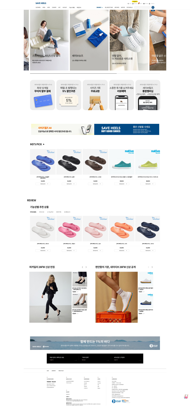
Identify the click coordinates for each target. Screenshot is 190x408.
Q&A (98, 386)
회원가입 (135, 3)
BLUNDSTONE (109, 7)
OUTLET (65, 7)
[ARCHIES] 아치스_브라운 (95, 177)
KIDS (48, 7)
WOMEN (38, 7)
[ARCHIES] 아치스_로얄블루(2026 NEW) (43, 177)
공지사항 (99, 383)
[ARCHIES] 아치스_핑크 (43, 243)
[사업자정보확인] (125, 389)
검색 (153, 7)
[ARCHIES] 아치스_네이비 (95, 243)
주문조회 (146, 3)
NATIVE (123, 7)
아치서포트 (33, 212)
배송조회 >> (68, 394)
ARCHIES (117, 7)
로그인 (130, 3)
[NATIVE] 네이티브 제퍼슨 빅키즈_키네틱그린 (148, 177)
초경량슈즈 (67, 212)
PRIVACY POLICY (61, 370)
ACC (59, 7)
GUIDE (48, 370)
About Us (99, 388)
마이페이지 (152, 3)
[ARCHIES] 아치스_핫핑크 (148, 243)
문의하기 (99, 381)
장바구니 (141, 3)
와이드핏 (41, 212)
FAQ (98, 384)
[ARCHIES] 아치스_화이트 (122, 243)
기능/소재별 (72, 7)
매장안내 (79, 7)
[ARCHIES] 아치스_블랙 (69, 177)
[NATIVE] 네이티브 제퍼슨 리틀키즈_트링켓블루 (121, 177)
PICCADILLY (130, 7)
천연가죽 (58, 212)
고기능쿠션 (50, 212)
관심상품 (85, 383)
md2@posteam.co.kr (117, 394)
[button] (155, 41)
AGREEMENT (54, 370)
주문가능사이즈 (42, 183)
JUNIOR (54, 7)
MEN (44, 7)
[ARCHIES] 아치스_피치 (69, 243)
